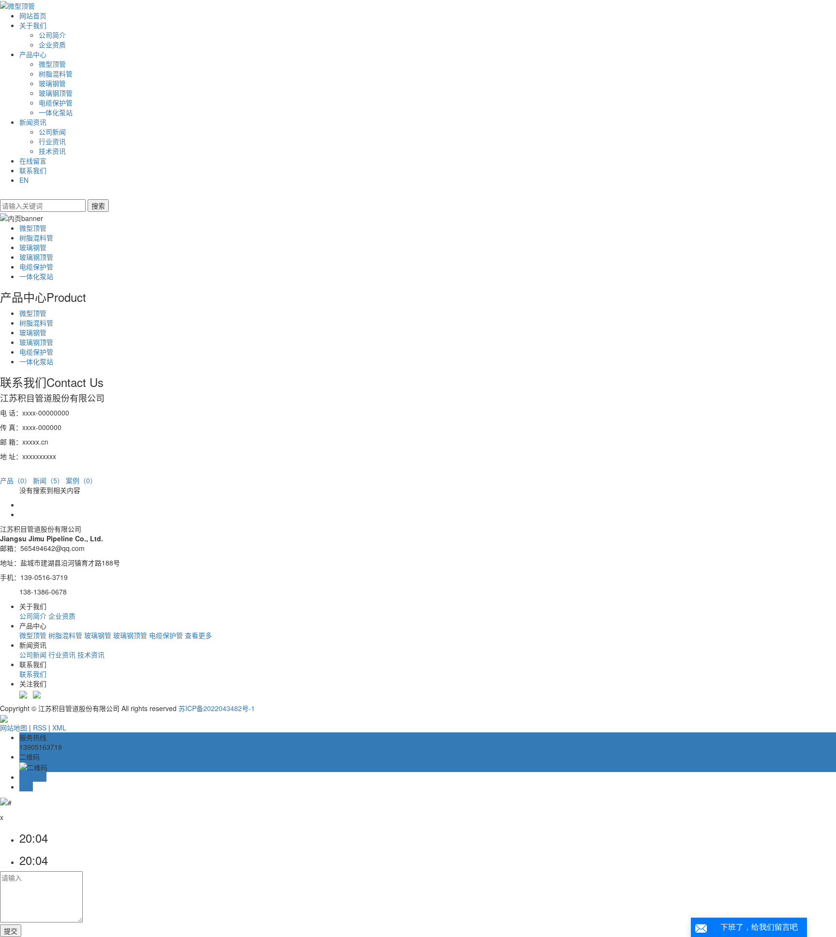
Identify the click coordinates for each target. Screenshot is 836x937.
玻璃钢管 (52, 83)
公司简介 (52, 35)
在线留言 (32, 160)
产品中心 (32, 54)
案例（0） (81, 480)
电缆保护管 (56, 102)
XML (59, 727)
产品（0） (15, 480)
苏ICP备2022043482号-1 (217, 708)
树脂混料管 (56, 73)
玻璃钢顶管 (56, 93)
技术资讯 (52, 151)
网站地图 (13, 727)
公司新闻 (52, 131)
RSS (39, 727)
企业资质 (52, 44)
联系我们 (32, 170)
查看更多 (198, 635)
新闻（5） (48, 480)
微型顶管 (52, 64)
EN (24, 180)
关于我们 (32, 25)
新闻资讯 (32, 122)
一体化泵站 (56, 112)
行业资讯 (52, 141)
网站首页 (32, 15)
